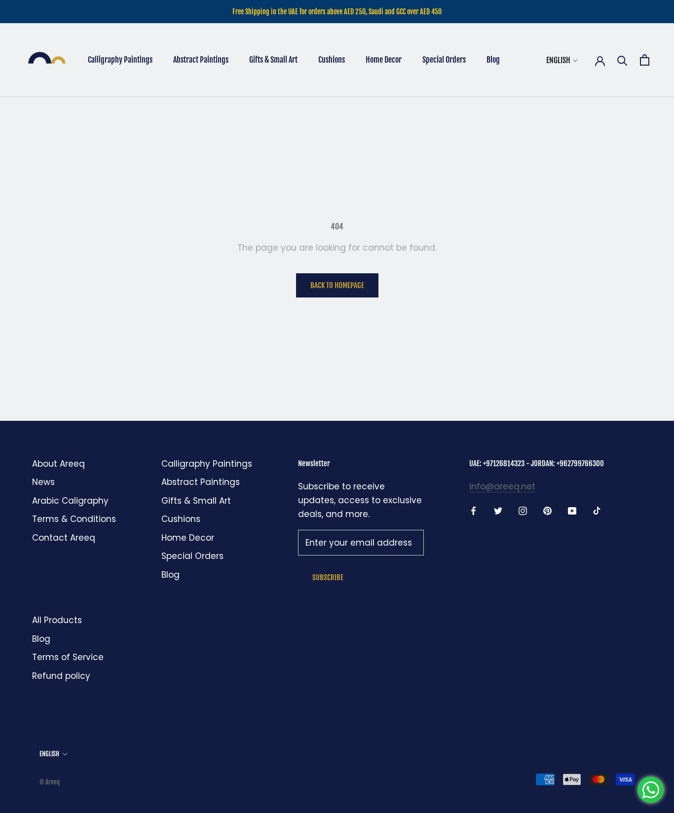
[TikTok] (597, 510)
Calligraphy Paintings (120, 60)
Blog (493, 60)
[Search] (622, 60)
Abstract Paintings (200, 60)
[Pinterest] (547, 510)
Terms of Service (68, 657)
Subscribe (327, 577)
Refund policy (61, 676)
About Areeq (58, 464)
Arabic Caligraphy (70, 501)
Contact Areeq (63, 538)
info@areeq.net (502, 486)
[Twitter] (498, 510)
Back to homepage (337, 285)
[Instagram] (523, 510)
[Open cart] (644, 60)
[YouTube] (572, 510)
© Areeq (49, 782)
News (43, 482)
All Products (57, 620)
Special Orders (444, 60)
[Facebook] (473, 510)
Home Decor (384, 60)
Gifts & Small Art (273, 60)
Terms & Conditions (74, 519)
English (558, 60)
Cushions (331, 60)
